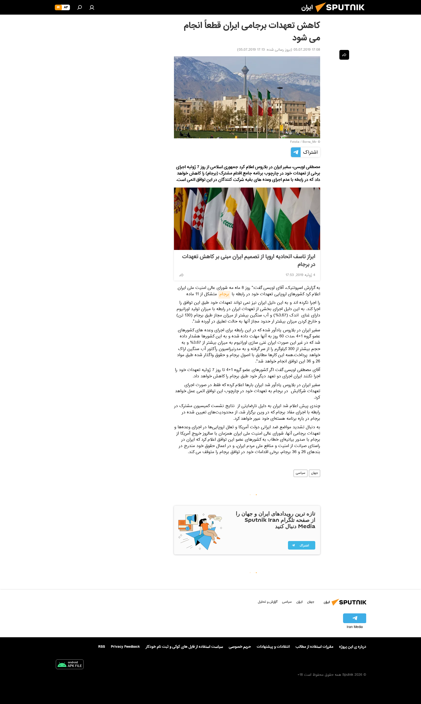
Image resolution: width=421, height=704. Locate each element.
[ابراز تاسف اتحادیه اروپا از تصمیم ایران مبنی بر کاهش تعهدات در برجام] (247, 219)
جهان (314, 473)
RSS (101, 646)
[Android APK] (69, 665)
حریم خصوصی (240, 646)
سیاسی (300, 473)
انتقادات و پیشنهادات (273, 647)
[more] (181, 275)
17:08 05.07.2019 (307, 50)
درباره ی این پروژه (352, 646)
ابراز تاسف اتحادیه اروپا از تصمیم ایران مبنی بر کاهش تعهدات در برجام (248, 260)
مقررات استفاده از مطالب (314, 646)
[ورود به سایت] (92, 7)
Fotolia (294, 142)
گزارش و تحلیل (267, 602)
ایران (299, 602)
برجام (224, 295)
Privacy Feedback (125, 647)
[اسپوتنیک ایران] (342, 14)
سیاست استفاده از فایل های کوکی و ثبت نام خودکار (184, 646)
